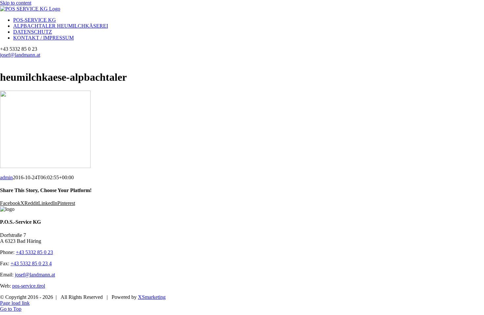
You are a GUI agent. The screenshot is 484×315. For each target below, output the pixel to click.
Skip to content (15, 3)
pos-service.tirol (28, 286)
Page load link (15, 303)
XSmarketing (152, 297)
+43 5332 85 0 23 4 (31, 263)
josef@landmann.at (20, 55)
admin (6, 177)
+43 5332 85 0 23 (34, 252)
